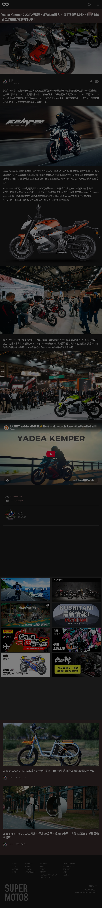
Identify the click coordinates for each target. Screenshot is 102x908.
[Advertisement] (51, 35)
